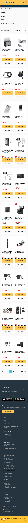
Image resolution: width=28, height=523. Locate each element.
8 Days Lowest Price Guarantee (9, 453)
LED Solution (6, 498)
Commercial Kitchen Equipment (9, 495)
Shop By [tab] (3, 13)
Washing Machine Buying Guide (9, 487)
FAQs (5, 433)
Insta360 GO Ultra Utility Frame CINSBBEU (7, 50)
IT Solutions (6, 494)
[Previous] (2, 371)
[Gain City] (13, 2)
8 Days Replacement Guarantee (9, 456)
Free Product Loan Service (8, 459)
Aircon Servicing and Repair (9, 444)
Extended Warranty (7, 462)
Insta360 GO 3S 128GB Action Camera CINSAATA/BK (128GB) (19, 218)
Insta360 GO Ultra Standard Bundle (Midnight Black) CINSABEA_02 (19, 84)
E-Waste (5, 447)
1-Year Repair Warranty (8, 473)
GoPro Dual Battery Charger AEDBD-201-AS (7, 218)
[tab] (14, 16)
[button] (13, 56)
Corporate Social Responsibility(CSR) (11, 426)
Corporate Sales (7, 501)
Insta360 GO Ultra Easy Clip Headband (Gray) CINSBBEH (20, 50)
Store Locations (7, 434)
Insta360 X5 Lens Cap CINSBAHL (19, 117)
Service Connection (6, 452)
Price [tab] (2, 19)
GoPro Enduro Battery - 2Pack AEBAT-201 (20, 184)
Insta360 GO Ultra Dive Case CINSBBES (7, 84)
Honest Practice (7, 474)
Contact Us (6, 437)
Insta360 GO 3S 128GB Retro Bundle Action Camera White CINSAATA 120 (20, 252)
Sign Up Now (8, 411)
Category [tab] (3, 16)
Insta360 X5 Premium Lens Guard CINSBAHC (6, 117)
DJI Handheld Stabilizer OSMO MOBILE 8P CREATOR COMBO (7, 285)
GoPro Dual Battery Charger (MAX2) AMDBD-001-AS (20, 352)
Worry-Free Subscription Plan (9, 466)
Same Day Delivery (7, 458)
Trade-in (5, 461)
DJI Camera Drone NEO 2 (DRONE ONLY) (7, 352)
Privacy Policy (6, 423)
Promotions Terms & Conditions (10, 448)
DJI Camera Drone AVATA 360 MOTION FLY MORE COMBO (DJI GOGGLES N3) (7, 319)
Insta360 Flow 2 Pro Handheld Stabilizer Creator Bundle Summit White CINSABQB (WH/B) (7, 184)
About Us (5, 419)
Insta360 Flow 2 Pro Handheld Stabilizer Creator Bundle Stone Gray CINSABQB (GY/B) (20, 151)
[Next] (19, 371)
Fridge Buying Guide (7, 486)
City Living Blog (7, 427)
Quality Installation (7, 472)
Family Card (6, 421)
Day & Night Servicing (8, 476)
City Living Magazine (7, 484)
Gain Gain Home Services (8, 468)
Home (2, 8)
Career (5, 420)
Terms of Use (6, 424)
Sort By (16, 30)
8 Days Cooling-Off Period (9, 455)
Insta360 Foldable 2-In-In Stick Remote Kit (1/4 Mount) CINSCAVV (7, 151)
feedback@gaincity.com (8, 511)
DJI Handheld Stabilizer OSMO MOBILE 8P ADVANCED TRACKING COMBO (20, 285)
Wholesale (6, 492)
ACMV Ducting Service (8, 497)
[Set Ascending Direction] (25, 31)
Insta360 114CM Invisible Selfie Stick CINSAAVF (7, 252)
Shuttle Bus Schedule (8, 435)
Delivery (5, 445)
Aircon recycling (7, 500)
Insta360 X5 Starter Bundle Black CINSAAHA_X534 (19, 319)
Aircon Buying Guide (7, 481)
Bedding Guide (6, 483)
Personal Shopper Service (8, 463)
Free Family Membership (8, 465)
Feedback (5, 438)
